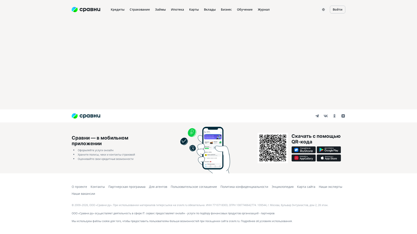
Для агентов (158, 187)
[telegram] (317, 116)
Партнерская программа (127, 187)
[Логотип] (86, 116)
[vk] (326, 116)
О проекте (79, 187)
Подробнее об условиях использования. (267, 221)
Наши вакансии (83, 194)
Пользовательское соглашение (194, 187)
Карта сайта (306, 187)
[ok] (334, 116)
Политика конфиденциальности (244, 187)
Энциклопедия (283, 187)
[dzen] (343, 116)
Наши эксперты (330, 187)
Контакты (98, 187)
